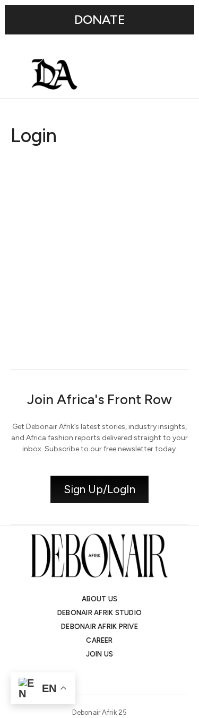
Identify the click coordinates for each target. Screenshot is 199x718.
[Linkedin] (109, 676)
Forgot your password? (99, 337)
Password (29, 223)
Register (145, 305)
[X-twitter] (90, 676)
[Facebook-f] (128, 676)
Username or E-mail (47, 173)
